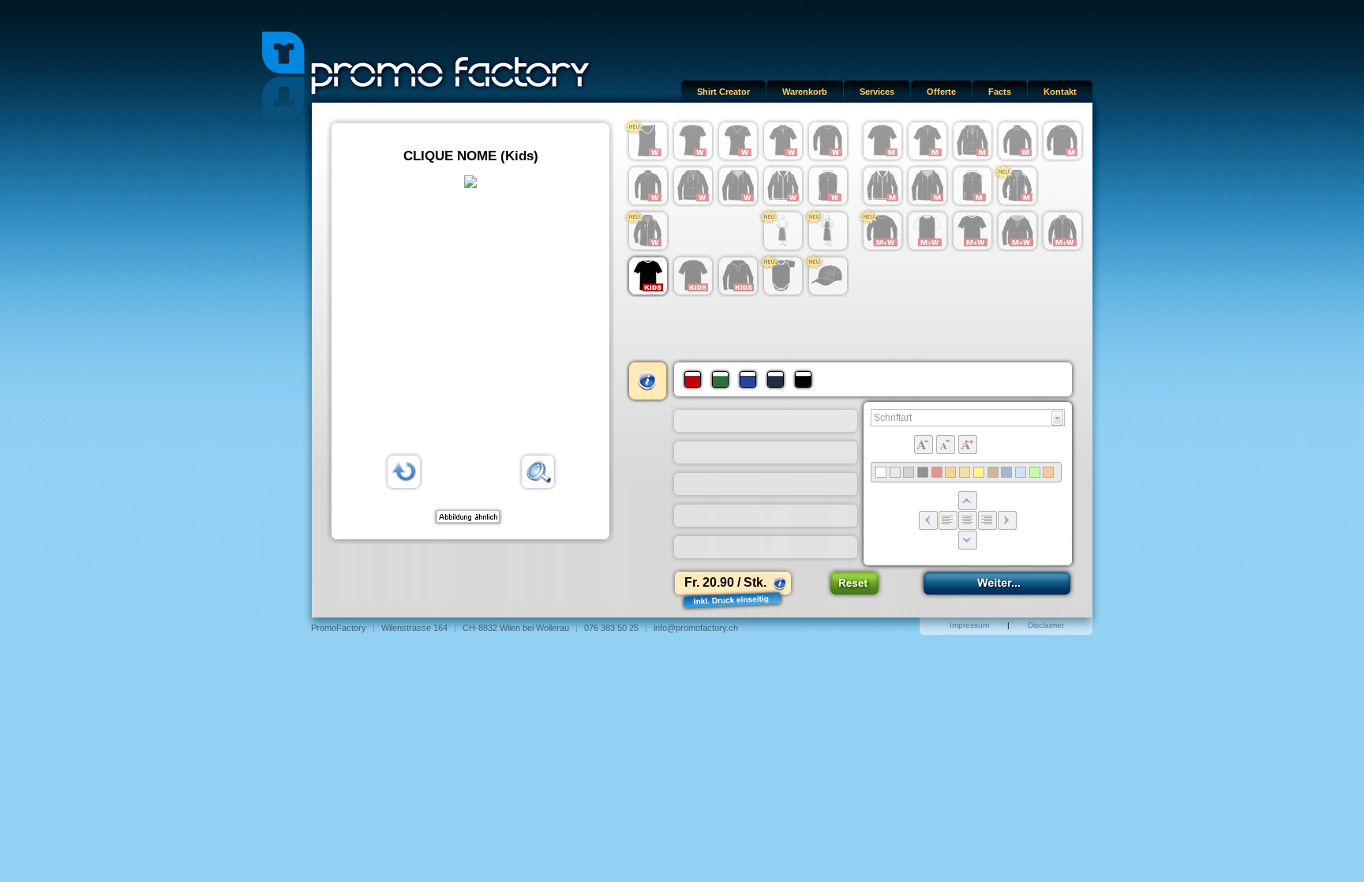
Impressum (969, 625)
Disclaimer (1046, 625)
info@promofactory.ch (696, 627)
